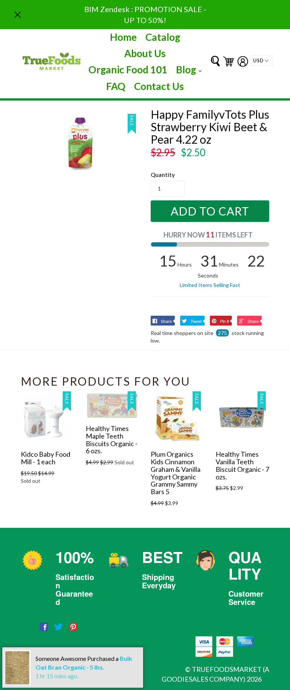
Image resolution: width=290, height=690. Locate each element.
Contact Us (159, 86)
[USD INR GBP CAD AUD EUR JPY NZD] (262, 60)
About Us (145, 53)
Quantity (163, 174)
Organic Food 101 (127, 70)
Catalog (162, 37)
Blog (190, 69)
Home (123, 37)
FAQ (115, 86)
